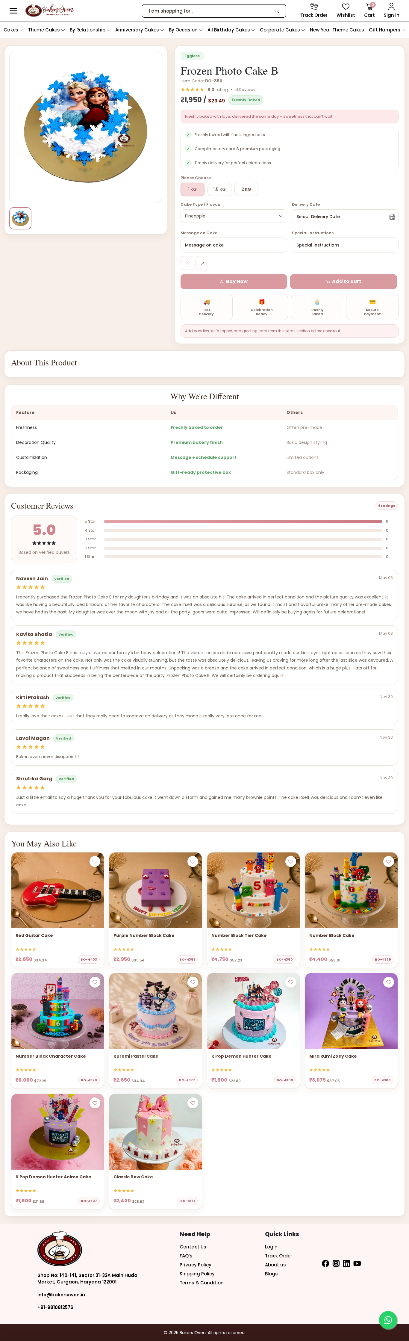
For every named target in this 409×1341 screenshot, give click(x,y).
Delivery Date (306, 204)
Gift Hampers (385, 30)
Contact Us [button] (193, 1247)
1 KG (192, 189)
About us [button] (275, 1265)
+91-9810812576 (55, 1307)
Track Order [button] (278, 1256)
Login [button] (271, 1247)
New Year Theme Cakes (337, 30)
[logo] (49, 10)
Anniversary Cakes (137, 30)
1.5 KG (219, 189)
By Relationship (88, 30)
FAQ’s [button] (186, 1256)
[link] (277, 10)
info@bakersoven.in (61, 1295)
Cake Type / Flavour (201, 204)
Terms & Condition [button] (202, 1283)
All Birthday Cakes (229, 30)
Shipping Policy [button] (197, 1274)
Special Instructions (313, 233)
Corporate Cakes (280, 30)
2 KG (246, 189)
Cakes (11, 30)
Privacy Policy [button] (195, 1265)
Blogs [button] (271, 1274)
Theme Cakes (44, 30)
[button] (13, 11)
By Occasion (184, 30)
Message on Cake (199, 233)
